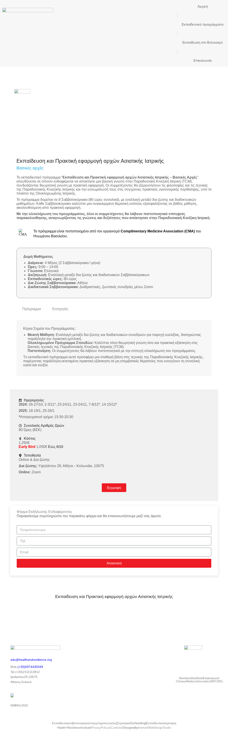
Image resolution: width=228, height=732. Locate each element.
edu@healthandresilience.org (31, 659)
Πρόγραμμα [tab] (31, 309)
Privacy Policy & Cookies (106, 727)
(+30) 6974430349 (30, 667)
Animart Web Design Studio (154, 727)
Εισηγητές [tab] (60, 309)
